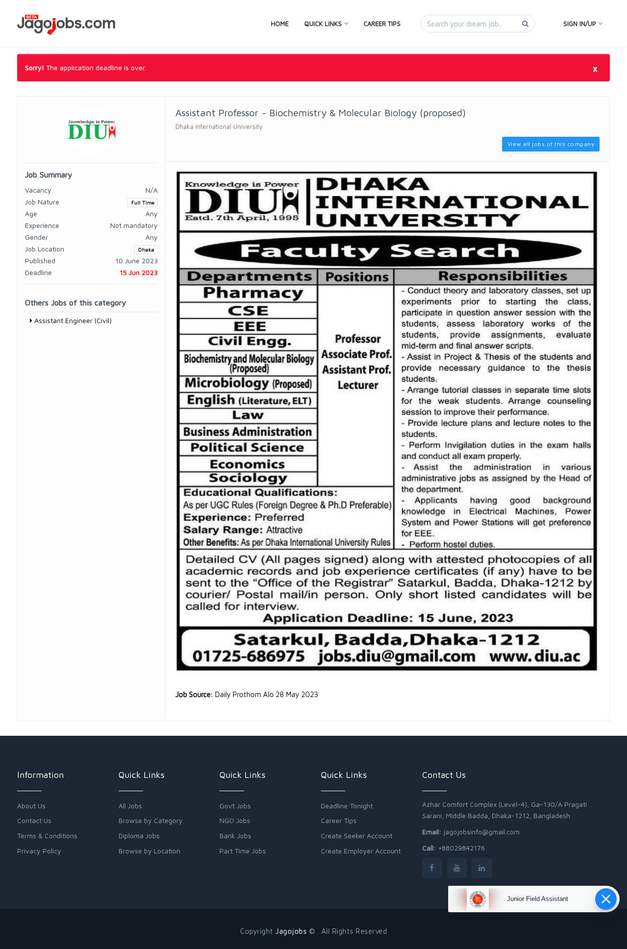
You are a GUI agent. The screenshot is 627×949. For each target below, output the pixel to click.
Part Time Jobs (242, 851)
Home (280, 23)
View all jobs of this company (551, 144)
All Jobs (130, 805)
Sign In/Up (579, 23)
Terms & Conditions (47, 835)
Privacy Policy (39, 851)
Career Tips (382, 23)
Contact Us (34, 820)
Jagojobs (291, 931)
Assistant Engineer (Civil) (72, 320)
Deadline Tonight (347, 805)
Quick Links (323, 23)
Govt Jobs (235, 805)
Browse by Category (151, 820)
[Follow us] (432, 868)
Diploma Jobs (139, 835)
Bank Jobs (235, 835)
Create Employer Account (361, 851)
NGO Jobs (234, 820)
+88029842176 (461, 848)
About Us (31, 805)
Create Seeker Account (356, 835)
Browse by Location (149, 851)
